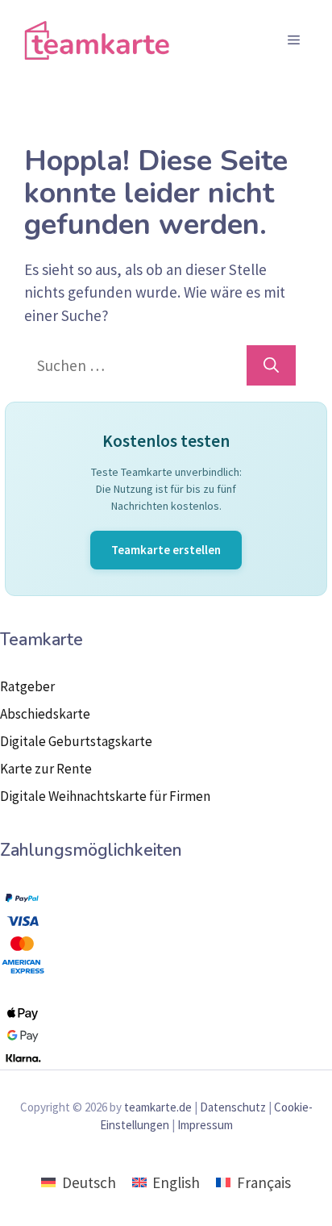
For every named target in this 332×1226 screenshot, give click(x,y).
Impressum (205, 1124)
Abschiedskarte (45, 714)
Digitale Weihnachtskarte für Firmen (105, 796)
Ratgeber (27, 686)
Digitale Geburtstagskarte (76, 741)
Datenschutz (233, 1107)
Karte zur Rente (46, 769)
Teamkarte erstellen (166, 549)
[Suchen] (271, 365)
